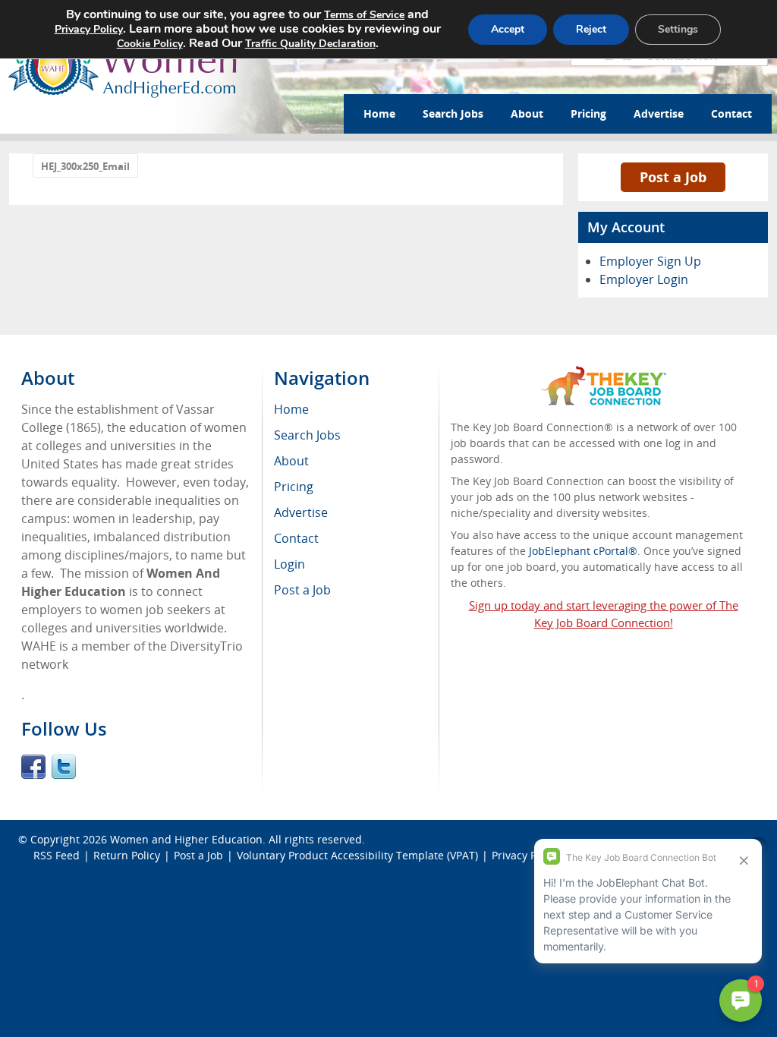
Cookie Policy (150, 43)
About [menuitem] (291, 460)
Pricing (588, 113)
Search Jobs (453, 113)
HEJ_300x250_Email (85, 166)
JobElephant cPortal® (583, 551)
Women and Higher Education (186, 839)
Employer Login (643, 279)
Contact (731, 113)
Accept (507, 29)
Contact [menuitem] (296, 538)
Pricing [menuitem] (293, 486)
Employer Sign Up (650, 261)
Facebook (33, 767)
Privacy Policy (89, 29)
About (527, 113)
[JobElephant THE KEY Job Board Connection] (603, 373)
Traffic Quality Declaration (310, 43)
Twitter (64, 767)
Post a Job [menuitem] (302, 590)
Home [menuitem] (291, 409)
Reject (591, 29)
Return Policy (126, 855)
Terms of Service (364, 15)
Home (379, 113)
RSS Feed (56, 855)
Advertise (659, 113)
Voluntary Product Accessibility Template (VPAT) (357, 855)
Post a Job (673, 177)
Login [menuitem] (289, 564)
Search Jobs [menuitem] (307, 435)
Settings (678, 29)
